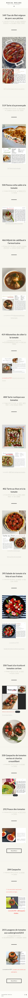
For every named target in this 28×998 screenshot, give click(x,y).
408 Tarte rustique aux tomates (17, 472)
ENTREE (23, 764)
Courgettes (9, 110)
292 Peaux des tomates (14, 809)
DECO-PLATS (22, 812)
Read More (14, 850)
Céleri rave (23, 342)
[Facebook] (24, 995)
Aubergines (19, 937)
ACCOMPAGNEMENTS (9, 342)
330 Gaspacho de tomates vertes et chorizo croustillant (14, 758)
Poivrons (14, 110)
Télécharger (18, 711)
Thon (14, 496)
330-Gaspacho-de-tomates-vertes (7, 795)
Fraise (11, 581)
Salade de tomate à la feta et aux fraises (14, 649)
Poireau (18, 247)
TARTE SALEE (22, 108)
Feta (12, 404)
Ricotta (13, 673)
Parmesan (16, 404)
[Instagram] (26, 995)
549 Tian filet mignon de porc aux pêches (14, 89)
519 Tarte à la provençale (14, 105)
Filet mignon (14, 23)
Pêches (18, 23)
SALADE (19, 579)
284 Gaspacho (14, 869)
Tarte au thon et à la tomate (14, 557)
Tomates (23, 23)
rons (18, 110)
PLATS (18, 21)
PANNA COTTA (22, 191)
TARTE (20, 403)
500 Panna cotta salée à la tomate (14, 223)
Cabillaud (14, 247)
